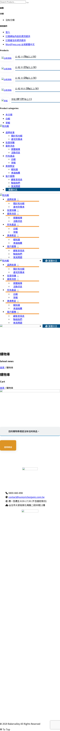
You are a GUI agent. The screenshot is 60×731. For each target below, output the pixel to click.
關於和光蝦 (16, 135)
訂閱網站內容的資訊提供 (18, 36)
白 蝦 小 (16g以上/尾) (25, 56)
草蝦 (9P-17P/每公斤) (21, 99)
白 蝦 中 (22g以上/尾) (25, 67)
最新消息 (10, 145)
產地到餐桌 (16, 139)
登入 (8, 32)
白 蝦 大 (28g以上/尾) (25, 77)
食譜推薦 (15, 172)
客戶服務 (10, 176)
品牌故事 (10, 132)
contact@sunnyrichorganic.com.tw (27, 497)
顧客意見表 (16, 179)
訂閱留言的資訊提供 (16, 40)
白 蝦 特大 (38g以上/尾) (27, 88)
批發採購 (10, 142)
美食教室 (10, 166)
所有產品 (10, 156)
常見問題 (15, 186)
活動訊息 (15, 152)
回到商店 (8, 447)
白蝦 (8, 118)
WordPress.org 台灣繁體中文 (20, 44)
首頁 (2, 367)
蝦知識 (14, 169)
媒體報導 (15, 149)
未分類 (9, 114)
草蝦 (8, 122)
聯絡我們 (15, 182)
